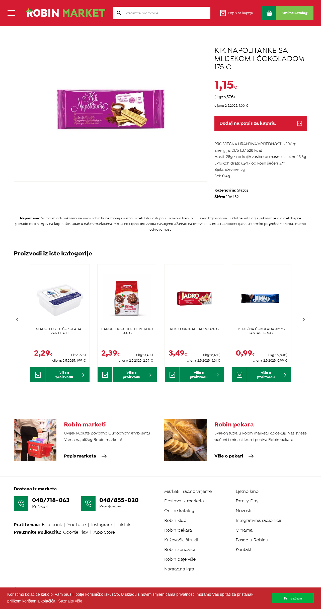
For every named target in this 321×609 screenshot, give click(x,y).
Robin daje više (180, 559)
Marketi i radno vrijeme (188, 491)
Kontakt (244, 549)
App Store (104, 532)
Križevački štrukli (181, 539)
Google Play (75, 532)
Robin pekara (178, 530)
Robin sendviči (179, 549)
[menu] (11, 13)
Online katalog (179, 510)
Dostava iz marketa (184, 500)
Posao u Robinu (252, 539)
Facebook (52, 524)
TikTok (124, 524)
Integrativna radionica (258, 520)
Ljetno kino (247, 491)
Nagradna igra (179, 568)
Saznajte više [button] (70, 601)
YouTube (76, 524)
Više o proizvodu (64, 374)
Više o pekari (228, 456)
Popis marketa (80, 456)
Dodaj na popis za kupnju (247, 123)
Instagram (101, 524)
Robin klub (175, 520)
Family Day (247, 500)
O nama (244, 530)
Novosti (243, 510)
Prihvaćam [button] (293, 598)
